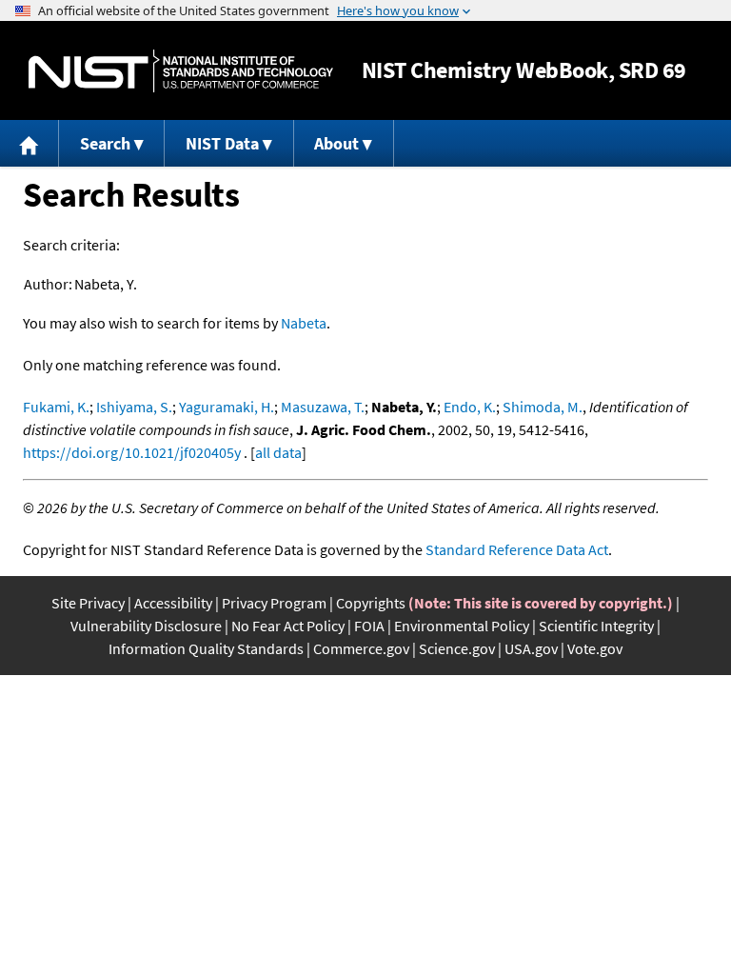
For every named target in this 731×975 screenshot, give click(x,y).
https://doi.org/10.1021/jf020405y (132, 452)
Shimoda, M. (543, 406)
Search (105, 143)
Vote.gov (594, 648)
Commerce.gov (361, 648)
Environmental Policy (461, 625)
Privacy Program (274, 602)
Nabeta (303, 322)
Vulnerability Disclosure (146, 625)
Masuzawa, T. (323, 406)
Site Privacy (88, 602)
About (336, 143)
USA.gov (531, 648)
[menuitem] (29, 143)
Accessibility (173, 602)
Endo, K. (470, 406)
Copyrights (370, 602)
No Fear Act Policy (288, 625)
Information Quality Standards (206, 648)
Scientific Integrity (596, 625)
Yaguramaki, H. (226, 406)
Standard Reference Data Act (516, 549)
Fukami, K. (56, 406)
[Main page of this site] (29, 143)
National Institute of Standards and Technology (181, 71)
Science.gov (457, 648)
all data (278, 452)
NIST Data (222, 143)
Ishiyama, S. (134, 406)
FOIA (369, 625)
